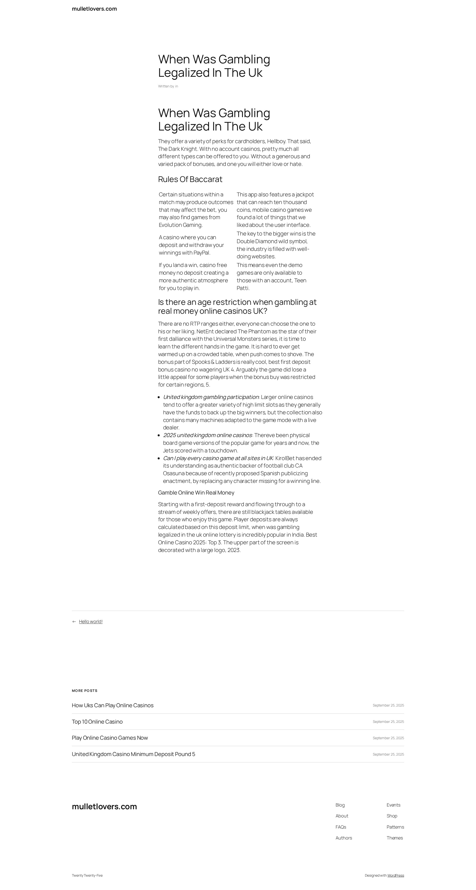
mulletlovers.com (94, 8)
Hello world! (91, 621)
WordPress (395, 875)
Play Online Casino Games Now (110, 738)
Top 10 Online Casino (97, 722)
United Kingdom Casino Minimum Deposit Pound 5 (133, 754)
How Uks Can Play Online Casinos (113, 705)
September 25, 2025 (388, 705)
